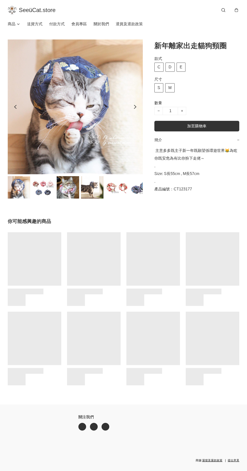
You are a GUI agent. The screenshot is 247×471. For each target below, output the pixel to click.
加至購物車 (196, 126)
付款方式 (57, 24)
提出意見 (233, 460)
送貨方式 (34, 24)
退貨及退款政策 (129, 24)
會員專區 (79, 24)
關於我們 (101, 24)
